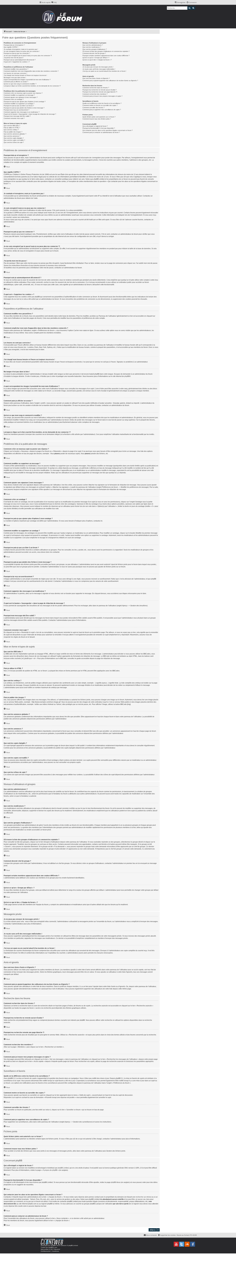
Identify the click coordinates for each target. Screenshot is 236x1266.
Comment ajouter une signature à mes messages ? (21, 97)
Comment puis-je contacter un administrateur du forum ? (101, 132)
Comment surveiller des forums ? (93, 107)
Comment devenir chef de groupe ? (94, 53)
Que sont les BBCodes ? (12, 125)
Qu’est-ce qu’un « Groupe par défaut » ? (95, 57)
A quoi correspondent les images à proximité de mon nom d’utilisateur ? (27, 79)
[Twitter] (181, 1244)
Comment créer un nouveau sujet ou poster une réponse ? (23, 93)
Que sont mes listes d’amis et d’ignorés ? (96, 78)
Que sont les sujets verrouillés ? (14, 140)
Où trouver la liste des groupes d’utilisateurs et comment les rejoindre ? (105, 51)
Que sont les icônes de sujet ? (14, 142)
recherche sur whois (143, 1197)
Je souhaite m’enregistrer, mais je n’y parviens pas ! (21, 49)
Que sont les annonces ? (12, 136)
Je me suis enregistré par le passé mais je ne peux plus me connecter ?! (28, 55)
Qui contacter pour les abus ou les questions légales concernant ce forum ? (107, 130)
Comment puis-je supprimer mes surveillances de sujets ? (101, 109)
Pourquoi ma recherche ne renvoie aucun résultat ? (99, 90)
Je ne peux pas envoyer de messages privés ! (97, 67)
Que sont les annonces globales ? (15, 134)
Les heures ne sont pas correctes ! (15, 73)
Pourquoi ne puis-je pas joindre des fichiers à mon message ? (24, 108)
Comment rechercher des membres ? (94, 94)
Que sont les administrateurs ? (92, 45)
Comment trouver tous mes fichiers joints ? (96, 119)
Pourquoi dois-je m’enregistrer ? (14, 45)
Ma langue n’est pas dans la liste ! (15, 77)
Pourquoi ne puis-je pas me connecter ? (17, 53)
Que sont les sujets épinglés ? (14, 138)
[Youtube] (176, 1244)
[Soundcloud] (187, 1244)
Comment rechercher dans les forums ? (95, 87)
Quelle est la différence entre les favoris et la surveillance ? (101, 103)
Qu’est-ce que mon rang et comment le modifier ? (20, 84)
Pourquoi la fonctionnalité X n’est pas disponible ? (98, 128)
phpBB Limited (63, 1168)
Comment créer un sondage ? (13, 99)
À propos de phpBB (50, 1170)
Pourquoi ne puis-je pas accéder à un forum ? (19, 105)
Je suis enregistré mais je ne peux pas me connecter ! (22, 51)
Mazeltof (57, 1249)
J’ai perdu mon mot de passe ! (14, 57)
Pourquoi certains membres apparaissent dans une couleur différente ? (105, 55)
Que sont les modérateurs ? (91, 47)
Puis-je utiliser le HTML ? (12, 127)
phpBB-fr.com (52, 1247)
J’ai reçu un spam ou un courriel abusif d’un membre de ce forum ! (104, 71)
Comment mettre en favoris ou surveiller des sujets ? (99, 105)
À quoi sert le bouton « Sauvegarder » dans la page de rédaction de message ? (30, 114)
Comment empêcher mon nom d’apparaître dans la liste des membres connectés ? (31, 71)
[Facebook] (192, 1244)
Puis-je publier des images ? (13, 132)
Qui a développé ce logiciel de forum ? (95, 126)
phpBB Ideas (115, 1182)
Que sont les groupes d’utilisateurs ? (94, 49)
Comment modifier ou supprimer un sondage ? (19, 103)
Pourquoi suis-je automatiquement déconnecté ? (20, 60)
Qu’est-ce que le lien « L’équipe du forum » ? (97, 60)
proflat (46, 1249)
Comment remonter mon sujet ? (14, 118)
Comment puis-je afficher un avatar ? (16, 81)
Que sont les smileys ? (11, 129)
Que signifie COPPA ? (11, 47)
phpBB (126, 376)
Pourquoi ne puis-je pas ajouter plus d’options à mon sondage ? (24, 101)
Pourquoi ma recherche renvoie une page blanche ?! (99, 92)
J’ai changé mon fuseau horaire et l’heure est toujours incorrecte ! (25, 75)
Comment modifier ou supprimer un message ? (19, 95)
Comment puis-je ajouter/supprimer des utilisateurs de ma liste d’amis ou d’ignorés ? (110, 80)
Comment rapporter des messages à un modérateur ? (21, 112)
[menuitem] (54, 2)
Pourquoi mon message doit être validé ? (17, 116)
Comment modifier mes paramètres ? (16, 69)
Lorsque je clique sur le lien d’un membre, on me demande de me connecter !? (32, 86)
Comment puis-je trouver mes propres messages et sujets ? (102, 96)
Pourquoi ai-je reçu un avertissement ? (16, 110)
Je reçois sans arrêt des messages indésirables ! (98, 69)
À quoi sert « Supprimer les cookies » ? (17, 62)
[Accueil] (63, 16)
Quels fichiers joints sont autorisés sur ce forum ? (98, 117)
